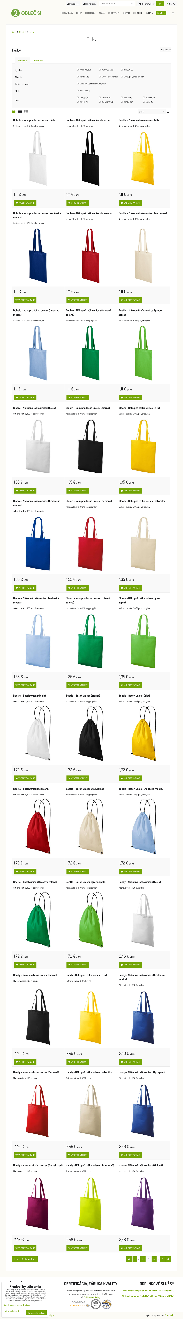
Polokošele (90, 13)
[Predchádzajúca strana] (129, 1259)
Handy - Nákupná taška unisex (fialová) (141, 1165)
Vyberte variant (26, 202)
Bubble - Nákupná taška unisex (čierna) (88, 120)
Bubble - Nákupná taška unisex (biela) (34, 120)
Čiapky (148, 13)
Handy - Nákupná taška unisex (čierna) (35, 975)
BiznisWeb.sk (170, 1315)
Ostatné (160, 13)
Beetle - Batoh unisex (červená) (31, 788)
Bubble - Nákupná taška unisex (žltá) (139, 120)
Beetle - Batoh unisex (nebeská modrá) (141, 788)
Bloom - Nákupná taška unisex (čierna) (88, 408)
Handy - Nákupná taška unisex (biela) (140, 882)
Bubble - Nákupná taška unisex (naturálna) (143, 213)
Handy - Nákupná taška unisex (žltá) (86, 975)
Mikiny (79, 13)
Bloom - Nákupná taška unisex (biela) (34, 408)
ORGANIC (126, 13)
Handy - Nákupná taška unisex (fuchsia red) (38, 1165)
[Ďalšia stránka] (168, 1259)
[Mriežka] (14, 113)
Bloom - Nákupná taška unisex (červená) (89, 501)
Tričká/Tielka (67, 13)
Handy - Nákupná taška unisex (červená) (36, 1072)
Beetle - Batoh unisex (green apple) (86, 882)
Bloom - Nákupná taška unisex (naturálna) (142, 501)
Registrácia (91, 3)
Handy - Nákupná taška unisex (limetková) (90, 1165)
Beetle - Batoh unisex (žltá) (134, 695)
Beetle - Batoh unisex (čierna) (83, 695)
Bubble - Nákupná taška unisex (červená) (89, 213)
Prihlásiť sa (73, 3)
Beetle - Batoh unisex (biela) (29, 695)
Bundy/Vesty (113, 13)
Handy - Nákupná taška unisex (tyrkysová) (142, 1072)
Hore (16, 1259)
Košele (102, 13)
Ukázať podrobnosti (11, 1311)
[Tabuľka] (26, 113)
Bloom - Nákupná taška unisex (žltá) (139, 408)
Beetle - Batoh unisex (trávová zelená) (35, 882)
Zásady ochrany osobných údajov (17, 1304)
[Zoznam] (20, 113)
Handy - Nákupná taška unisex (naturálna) (89, 1072)
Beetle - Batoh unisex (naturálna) (85, 788)
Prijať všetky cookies (36, 1312)
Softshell (137, 13)
